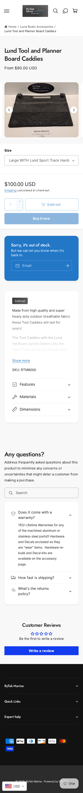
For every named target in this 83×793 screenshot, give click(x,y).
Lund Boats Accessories (36, 26)
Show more (21, 360)
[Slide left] (9, 109)
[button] (7, 11)
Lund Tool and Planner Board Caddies (30, 31)
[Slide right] (73, 109)
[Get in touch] (65, 11)
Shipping (10, 190)
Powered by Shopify (56, 781)
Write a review (41, 650)
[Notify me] (67, 265)
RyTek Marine (34, 781)
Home (12, 26)
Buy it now (41, 218)
